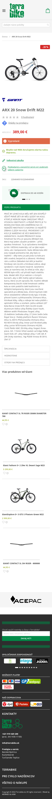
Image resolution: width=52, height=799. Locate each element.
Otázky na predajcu (18, 122)
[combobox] (26, 25)
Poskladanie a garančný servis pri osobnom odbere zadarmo (28, 168)
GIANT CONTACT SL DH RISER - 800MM (21, 563)
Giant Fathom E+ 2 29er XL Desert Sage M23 (24, 465)
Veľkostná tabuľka (15, 160)
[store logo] (15, 10)
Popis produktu (12, 207)
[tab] (26, 207)
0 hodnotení (27, 117)
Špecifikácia (10, 348)
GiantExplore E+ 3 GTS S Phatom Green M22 (23, 514)
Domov (5, 36)
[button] (3, 423)
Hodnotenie (10, 355)
